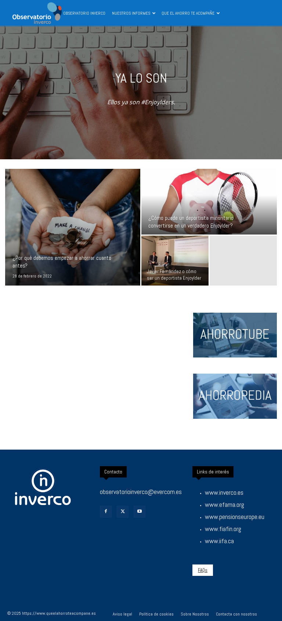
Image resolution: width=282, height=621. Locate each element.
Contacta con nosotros (236, 614)
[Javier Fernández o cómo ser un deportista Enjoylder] (175, 261)
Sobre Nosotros (195, 614)
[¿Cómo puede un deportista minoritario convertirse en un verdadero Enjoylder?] (209, 202)
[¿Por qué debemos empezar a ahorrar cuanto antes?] (72, 227)
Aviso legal (122, 614)
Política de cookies (156, 614)
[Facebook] (106, 512)
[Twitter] (123, 512)
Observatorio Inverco (84, 13)
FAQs (202, 570)
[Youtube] (139, 512)
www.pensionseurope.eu (234, 516)
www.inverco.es (224, 492)
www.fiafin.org (223, 528)
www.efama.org (224, 504)
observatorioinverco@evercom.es (141, 491)
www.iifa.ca (219, 541)
